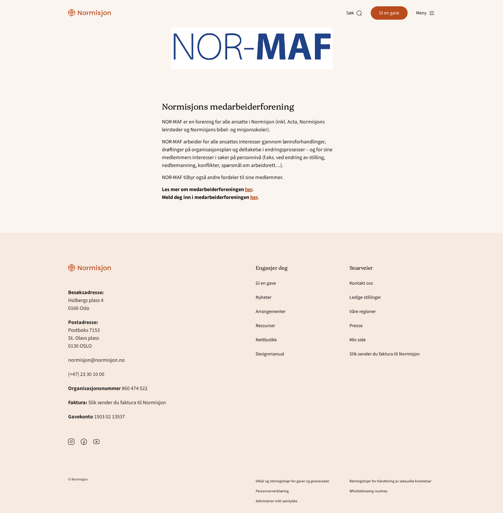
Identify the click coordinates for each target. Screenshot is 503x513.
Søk (351, 13)
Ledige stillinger (365, 297)
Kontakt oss (361, 283)
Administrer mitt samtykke (276, 501)
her (248, 189)
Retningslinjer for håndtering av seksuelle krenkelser (390, 481)
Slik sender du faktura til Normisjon (127, 402)
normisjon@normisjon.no (96, 360)
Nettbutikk (266, 340)
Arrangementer (271, 311)
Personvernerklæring (272, 491)
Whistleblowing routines (368, 491)
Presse (356, 325)
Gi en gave (389, 13)
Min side (357, 340)
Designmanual (270, 354)
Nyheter (263, 297)
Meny (421, 13)
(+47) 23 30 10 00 (86, 374)
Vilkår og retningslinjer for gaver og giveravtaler (292, 481)
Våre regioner (362, 311)
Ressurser (265, 325)
